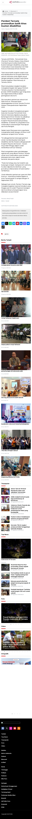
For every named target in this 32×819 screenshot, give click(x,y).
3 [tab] (16, 624)
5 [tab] (21, 624)
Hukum (3, 756)
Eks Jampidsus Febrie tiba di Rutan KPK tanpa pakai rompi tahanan (15, 343)
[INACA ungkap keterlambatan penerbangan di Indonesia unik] (16, 360)
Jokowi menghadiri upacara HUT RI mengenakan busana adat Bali (13, 264)
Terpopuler (5, 483)
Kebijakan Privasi (6, 789)
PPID (2, 807)
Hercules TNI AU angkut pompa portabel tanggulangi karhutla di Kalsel (20, 527)
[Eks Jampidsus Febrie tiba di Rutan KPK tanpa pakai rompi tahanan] (16, 333)
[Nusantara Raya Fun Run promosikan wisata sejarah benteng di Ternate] (5, 567)
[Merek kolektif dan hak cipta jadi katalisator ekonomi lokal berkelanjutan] (16, 413)
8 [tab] (22, 652)
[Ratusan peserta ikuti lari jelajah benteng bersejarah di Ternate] (5, 584)
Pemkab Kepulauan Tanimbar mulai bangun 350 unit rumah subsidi (20, 591)
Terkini (3, 734)
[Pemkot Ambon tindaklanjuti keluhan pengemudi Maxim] (5, 519)
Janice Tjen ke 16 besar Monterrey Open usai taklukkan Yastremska (18, 490)
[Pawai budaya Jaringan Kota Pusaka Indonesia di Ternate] (16, 548)
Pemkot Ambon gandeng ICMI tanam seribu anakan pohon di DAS (14, 645)
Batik (6, 234)
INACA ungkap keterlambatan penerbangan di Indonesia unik (12, 370)
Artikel (3, 762)
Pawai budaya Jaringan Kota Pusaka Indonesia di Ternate (13, 558)
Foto (3, 599)
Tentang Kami (5, 792)
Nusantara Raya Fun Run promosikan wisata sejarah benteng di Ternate (19, 566)
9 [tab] (25, 652)
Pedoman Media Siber (8, 795)
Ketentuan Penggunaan (9, 786)
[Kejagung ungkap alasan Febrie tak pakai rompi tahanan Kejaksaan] (16, 307)
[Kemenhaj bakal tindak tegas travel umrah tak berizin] (16, 280)
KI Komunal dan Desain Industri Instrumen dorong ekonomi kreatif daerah (15, 396)
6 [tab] (17, 652)
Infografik (4, 654)
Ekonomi (13, 11)
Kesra (3, 767)
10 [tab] (27, 652)
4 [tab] (18, 624)
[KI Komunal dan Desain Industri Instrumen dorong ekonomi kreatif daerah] (16, 386)
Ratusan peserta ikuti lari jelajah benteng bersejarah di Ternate (20, 583)
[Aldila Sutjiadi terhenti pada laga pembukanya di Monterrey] (5, 499)
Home (6, 11)
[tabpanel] (16, 613)
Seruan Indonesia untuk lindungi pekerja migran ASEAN (13, 707)
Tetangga (4, 770)
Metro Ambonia (6, 753)
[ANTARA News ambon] (17, 2)
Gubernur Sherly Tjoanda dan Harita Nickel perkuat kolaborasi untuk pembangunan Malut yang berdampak (20, 508)
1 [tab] (11, 624)
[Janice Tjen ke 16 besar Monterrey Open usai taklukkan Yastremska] (5, 491)
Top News (5, 534)
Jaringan (4, 783)
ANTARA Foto (5, 801)
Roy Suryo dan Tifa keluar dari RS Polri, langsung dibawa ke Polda (14, 476)
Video (3, 626)
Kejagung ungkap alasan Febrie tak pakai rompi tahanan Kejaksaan (15, 317)
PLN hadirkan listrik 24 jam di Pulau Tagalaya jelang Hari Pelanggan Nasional (20, 574)
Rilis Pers (4, 779)
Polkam (3, 773)
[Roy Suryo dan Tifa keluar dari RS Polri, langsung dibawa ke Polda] (16, 466)
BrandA (3, 798)
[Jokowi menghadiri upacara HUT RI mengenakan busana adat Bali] (16, 254)
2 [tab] (13, 624)
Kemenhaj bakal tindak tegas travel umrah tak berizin (16, 290)
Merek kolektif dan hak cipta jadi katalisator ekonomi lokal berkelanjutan (15, 423)
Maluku (3, 750)
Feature (3, 776)
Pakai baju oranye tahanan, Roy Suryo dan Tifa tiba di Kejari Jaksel (15, 449)
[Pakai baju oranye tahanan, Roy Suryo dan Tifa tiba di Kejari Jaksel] (16, 439)
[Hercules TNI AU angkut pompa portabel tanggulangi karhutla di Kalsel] (5, 527)
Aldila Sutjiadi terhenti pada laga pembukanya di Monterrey (20, 498)
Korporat (4, 804)
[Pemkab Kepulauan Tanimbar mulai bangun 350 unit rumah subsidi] (5, 592)
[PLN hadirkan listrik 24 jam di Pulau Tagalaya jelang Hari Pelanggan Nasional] (5, 575)
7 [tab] (20, 652)
